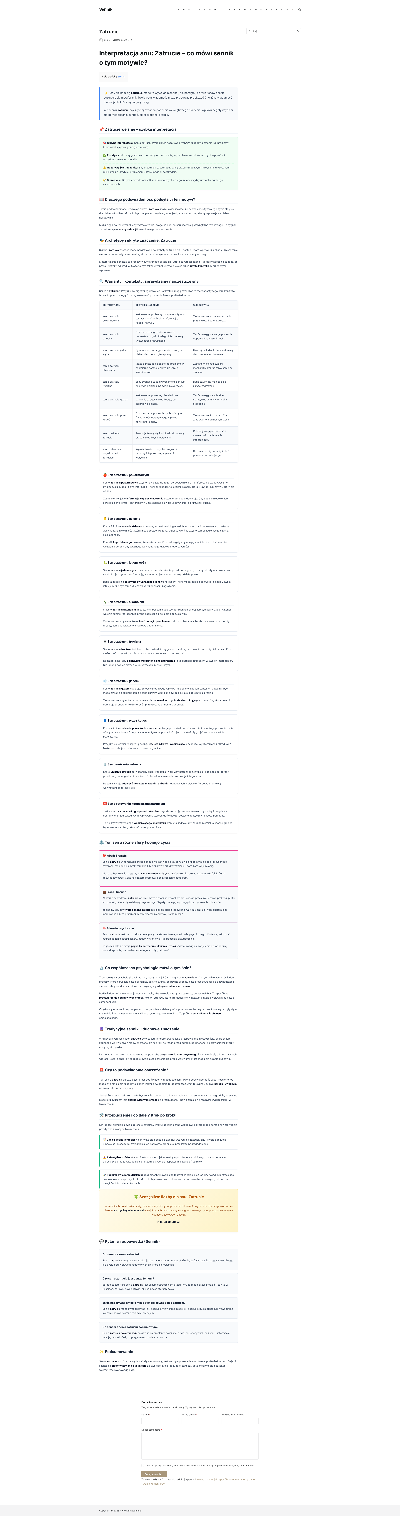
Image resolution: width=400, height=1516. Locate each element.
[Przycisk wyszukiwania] (298, 31)
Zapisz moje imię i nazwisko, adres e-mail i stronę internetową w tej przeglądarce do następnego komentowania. (200, 1465)
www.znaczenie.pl (132, 1510)
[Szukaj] (299, 9)
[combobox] (271, 31)
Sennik (105, 9)
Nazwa (145, 1414)
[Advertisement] (272, 62)
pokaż (121, 77)
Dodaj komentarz (151, 1429)
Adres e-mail (190, 1414)
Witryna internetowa (233, 1414)
